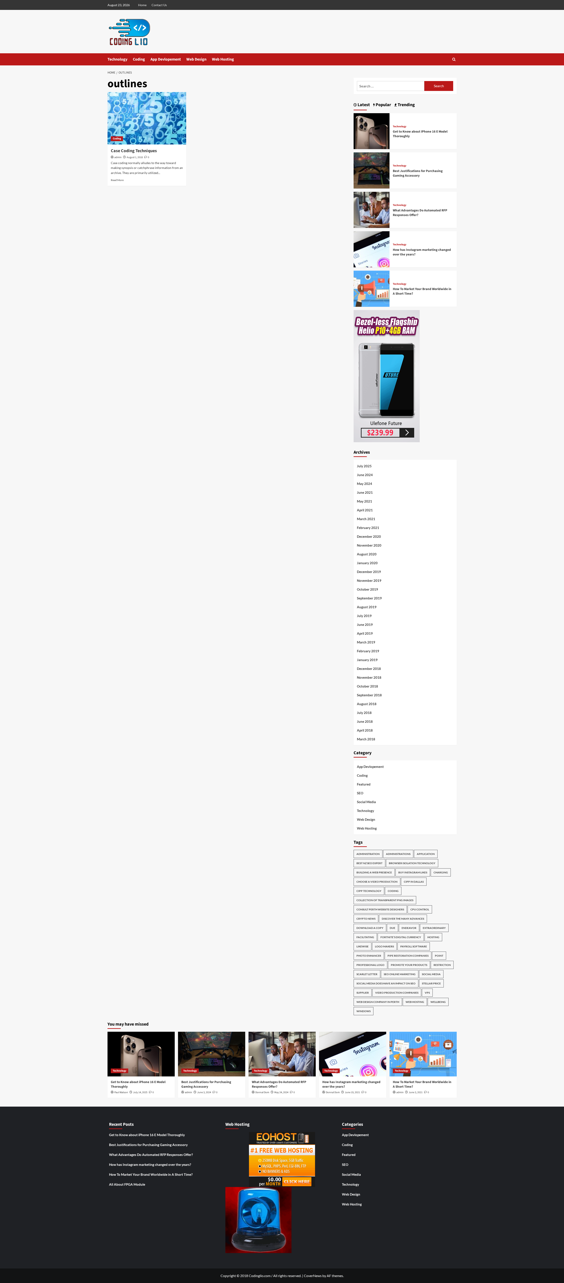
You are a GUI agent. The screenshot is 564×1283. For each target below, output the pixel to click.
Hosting (433, 937)
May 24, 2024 (281, 1092)
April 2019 (365, 633)
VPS (427, 992)
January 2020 (367, 563)
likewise (362, 946)
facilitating (365, 937)
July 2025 (364, 466)
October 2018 (367, 686)
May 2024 (364, 484)
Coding (139, 59)
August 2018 (367, 704)
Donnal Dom (262, 1092)
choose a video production (376, 881)
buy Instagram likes (412, 872)
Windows (363, 1011)
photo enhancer (368, 955)
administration (368, 854)
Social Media (366, 802)
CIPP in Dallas (414, 881)
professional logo (370, 965)
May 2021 (364, 501)
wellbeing (438, 1002)
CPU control (419, 909)
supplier (362, 992)
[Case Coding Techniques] (147, 118)
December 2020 (369, 536)
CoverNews (313, 1276)
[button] (454, 59)
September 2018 (369, 695)
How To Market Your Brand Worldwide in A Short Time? (151, 1174)
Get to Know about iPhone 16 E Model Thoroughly (147, 1135)
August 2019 (367, 607)
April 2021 (365, 510)
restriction (442, 965)
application (426, 854)
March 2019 (366, 642)
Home (142, 5)
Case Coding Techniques (134, 151)
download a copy (369, 928)
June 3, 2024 (204, 1092)
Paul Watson (121, 1092)
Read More (117, 180)
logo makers (384, 946)
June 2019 (365, 625)
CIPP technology (368, 891)
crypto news (365, 918)
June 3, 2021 (416, 1092)
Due (392, 928)
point (439, 955)
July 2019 (364, 616)
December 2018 (369, 669)
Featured (364, 784)
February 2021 (368, 528)
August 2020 (367, 554)
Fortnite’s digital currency (400, 937)
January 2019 (367, 660)
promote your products (409, 965)
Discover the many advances (403, 918)
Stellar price (431, 983)
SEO (360, 793)
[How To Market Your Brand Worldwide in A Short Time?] (372, 288)
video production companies (396, 992)
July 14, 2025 (140, 1092)
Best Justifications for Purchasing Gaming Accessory (418, 173)
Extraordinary (434, 928)
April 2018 (365, 730)
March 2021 (366, 519)
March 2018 (366, 739)
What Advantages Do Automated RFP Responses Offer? (151, 1155)
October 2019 (367, 589)
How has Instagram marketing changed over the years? (150, 1165)
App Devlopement (165, 59)
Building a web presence (374, 872)
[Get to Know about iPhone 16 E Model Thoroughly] (372, 131)
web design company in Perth (377, 1002)
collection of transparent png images (384, 900)
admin (118, 157)
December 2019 (369, 572)
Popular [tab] (383, 105)
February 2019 (368, 651)
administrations (398, 854)
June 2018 (365, 721)
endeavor (409, 928)
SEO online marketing (400, 974)
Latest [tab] (363, 105)
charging (441, 872)
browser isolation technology (412, 863)
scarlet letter (366, 974)
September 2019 (369, 598)
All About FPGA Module (127, 1184)
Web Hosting (223, 59)
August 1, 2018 (135, 157)
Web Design (196, 59)
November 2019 (369, 580)
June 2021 (365, 492)
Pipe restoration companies (408, 955)
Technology (117, 59)
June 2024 (365, 475)
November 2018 (369, 677)
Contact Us (159, 5)
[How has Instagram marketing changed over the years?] (372, 249)
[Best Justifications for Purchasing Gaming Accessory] (372, 170)
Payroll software (413, 946)
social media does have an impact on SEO (386, 983)
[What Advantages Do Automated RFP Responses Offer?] (372, 209)
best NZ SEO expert (369, 863)
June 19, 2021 (352, 1092)
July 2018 (364, 713)
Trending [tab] (406, 105)
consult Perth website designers (380, 909)
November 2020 (369, 545)
